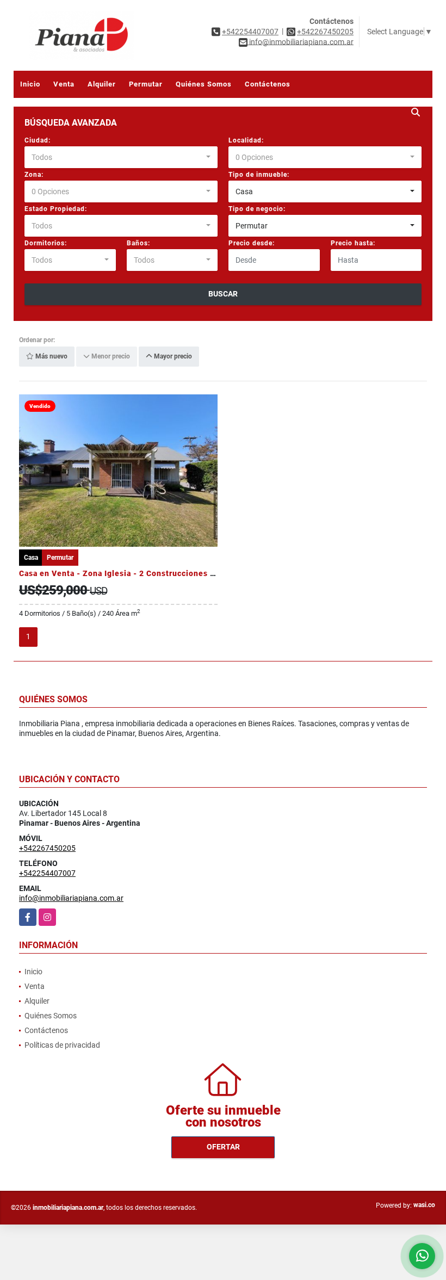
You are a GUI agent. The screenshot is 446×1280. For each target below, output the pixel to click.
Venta (64, 84)
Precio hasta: (353, 243)
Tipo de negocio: (257, 209)
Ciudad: (37, 140)
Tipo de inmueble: (258, 174)
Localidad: (246, 140)
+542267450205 (325, 31)
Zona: (34, 174)
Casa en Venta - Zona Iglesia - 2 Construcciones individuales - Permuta (159, 573)
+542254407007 (250, 31)
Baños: (138, 243)
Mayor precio (172, 357)
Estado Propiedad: (55, 209)
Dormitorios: (45, 243)
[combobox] (121, 157)
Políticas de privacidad (62, 1045)
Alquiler (102, 84)
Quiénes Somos (204, 84)
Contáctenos (267, 84)
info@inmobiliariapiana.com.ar (71, 898)
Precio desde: (251, 243)
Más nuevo (50, 357)
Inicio (30, 84)
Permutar (146, 84)
